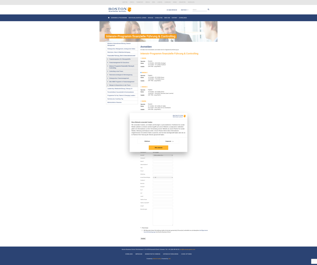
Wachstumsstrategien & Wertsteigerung (120, 75)
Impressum (138, 254)
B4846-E (144, 87)
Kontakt (174, 18)
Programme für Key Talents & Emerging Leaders (121, 95)
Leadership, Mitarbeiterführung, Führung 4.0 (119, 88)
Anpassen (168, 141)
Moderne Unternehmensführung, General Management (119, 44)
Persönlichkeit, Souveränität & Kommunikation (120, 92)
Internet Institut (157, 258)
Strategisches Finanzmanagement (119, 78)
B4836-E (144, 72)
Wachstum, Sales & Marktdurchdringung (118, 52)
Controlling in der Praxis (116, 71)
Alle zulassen (158, 147)
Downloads (183, 18)
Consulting (159, 18)
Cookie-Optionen (186, 254)
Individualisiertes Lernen (137, 18)
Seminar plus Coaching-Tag (115, 99)
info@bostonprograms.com (187, 249)
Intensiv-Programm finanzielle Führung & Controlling (121, 67)
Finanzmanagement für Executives (119, 62)
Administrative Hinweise (114, 102)
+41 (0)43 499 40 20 (172, 10)
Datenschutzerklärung (170, 254)
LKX (169, 258)
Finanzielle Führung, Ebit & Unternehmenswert (121, 55)
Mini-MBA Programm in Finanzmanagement (121, 81)
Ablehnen (147, 141)
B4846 (143, 58)
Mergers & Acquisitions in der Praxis (120, 85)
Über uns (167, 18)
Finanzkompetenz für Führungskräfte (120, 59)
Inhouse (150, 18)
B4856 (143, 101)
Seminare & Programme (119, 18)
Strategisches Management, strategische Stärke (121, 49)
